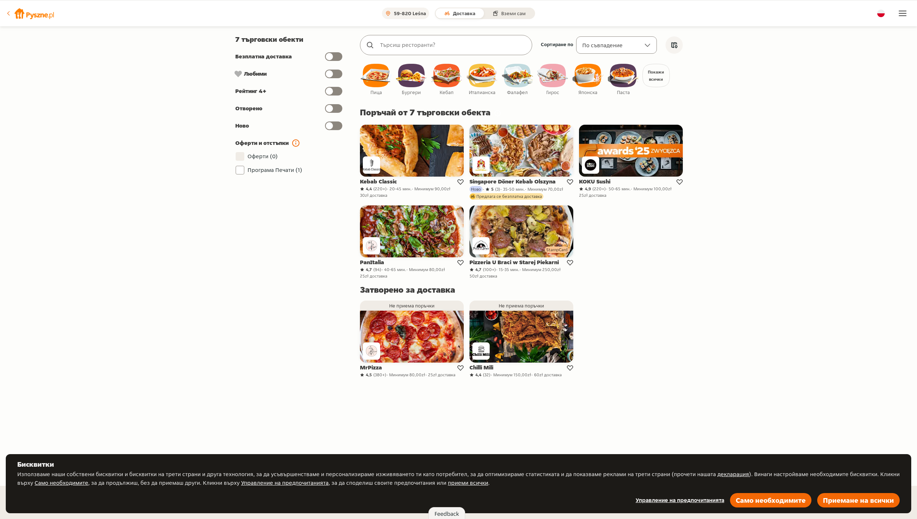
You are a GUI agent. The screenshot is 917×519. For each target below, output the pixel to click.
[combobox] (453, 45)
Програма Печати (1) (275, 170)
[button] (30, 13)
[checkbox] (376, 80)
